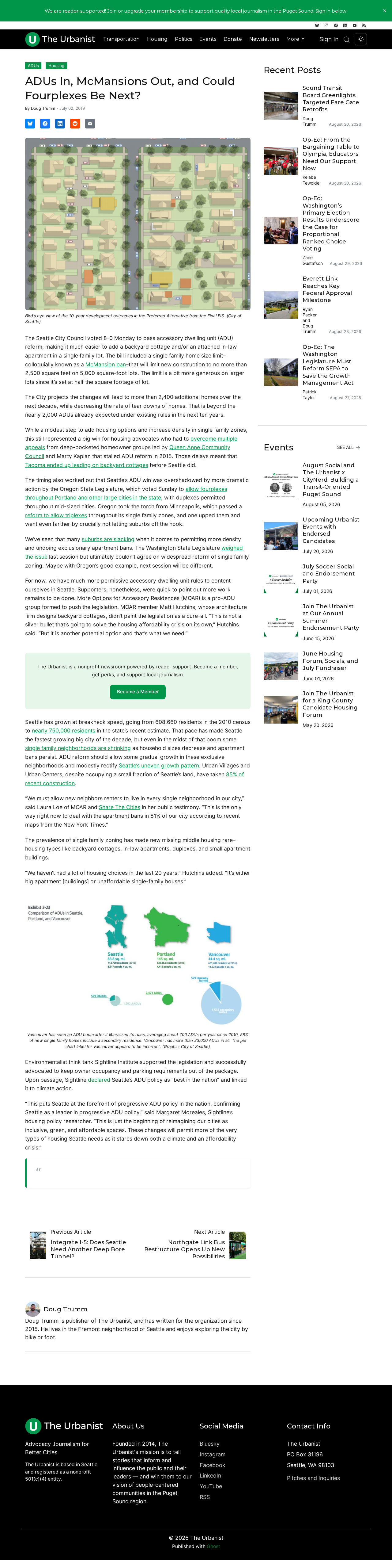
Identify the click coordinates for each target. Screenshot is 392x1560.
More (293, 39)
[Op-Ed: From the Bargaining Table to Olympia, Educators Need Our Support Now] (283, 161)
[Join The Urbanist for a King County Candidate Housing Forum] (283, 710)
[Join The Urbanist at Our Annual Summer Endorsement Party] (283, 623)
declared (99, 1079)
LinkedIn (210, 1475)
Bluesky (210, 1443)
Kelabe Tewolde (311, 179)
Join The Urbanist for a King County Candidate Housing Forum (330, 704)
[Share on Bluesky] (30, 123)
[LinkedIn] (345, 25)
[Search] (347, 39)
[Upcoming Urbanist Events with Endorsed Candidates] (283, 536)
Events (207, 39)
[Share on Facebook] (45, 123)
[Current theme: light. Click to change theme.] (361, 39)
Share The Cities (119, 807)
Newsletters (264, 39)
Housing (157, 39)
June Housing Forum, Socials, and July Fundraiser (330, 660)
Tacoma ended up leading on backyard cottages (86, 465)
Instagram (213, 1454)
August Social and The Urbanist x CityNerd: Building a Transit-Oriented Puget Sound (331, 480)
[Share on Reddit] (75, 123)
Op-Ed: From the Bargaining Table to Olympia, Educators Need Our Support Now (331, 154)
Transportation (121, 39)
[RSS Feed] (364, 25)
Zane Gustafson (313, 260)
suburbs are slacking (108, 539)
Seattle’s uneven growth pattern (159, 765)
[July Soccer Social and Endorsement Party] (283, 579)
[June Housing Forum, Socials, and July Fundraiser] (283, 666)
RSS (205, 1497)
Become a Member (138, 691)
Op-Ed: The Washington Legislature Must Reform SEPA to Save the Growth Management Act (328, 365)
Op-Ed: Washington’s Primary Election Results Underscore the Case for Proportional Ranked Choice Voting (331, 223)
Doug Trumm (43, 108)
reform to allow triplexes (56, 515)
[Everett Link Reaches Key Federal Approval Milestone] (283, 305)
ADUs (33, 65)
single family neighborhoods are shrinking (78, 748)
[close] (385, 11)
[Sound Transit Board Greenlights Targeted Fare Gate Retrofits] (283, 106)
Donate (233, 39)
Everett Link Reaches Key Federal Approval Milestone (327, 289)
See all (346, 447)
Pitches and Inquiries (313, 1478)
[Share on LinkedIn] (60, 123)
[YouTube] (354, 25)
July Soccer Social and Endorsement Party (329, 573)
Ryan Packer (310, 312)
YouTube (211, 1486)
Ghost (213, 1546)
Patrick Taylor (310, 394)
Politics (183, 39)
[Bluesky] (317, 25)
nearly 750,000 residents (63, 730)
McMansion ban (105, 364)
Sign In (329, 39)
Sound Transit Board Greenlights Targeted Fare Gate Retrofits (331, 99)
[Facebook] (336, 25)
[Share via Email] (90, 123)
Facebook (212, 1465)
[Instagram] (326, 25)
